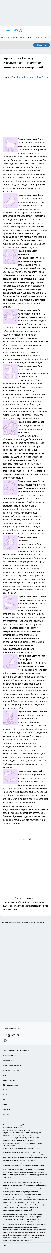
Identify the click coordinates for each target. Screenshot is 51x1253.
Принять (41, 45)
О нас (5, 1075)
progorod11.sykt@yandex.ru (13, 1148)
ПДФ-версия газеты (10, 1085)
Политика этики (9, 1060)
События (6, 1110)
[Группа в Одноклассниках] (9, 1035)
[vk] (21, 839)
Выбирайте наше (35, 37)
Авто (5, 1105)
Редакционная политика (12, 1065)
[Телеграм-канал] (13, 1035)
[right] (48, 37)
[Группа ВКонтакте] (5, 1035)
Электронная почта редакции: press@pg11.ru (20, 1140)
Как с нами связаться (11, 1070)
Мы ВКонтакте (8, 1090)
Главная (6, 1114)
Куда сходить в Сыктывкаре (13, 37)
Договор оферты (9, 1055)
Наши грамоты (9, 1080)
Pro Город (7, 1095)
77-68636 (25, 1182)
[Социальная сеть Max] (5, 1041)
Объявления (7, 1100)
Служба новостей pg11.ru (32, 77)
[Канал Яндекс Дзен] (17, 1035)
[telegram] (30, 839)
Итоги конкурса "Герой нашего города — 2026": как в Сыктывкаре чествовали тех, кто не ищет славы (25, 907)
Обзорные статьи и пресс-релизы (16, 1050)
